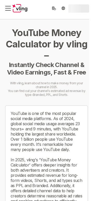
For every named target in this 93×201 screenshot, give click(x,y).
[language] (63, 8)
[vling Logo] (20, 8)
